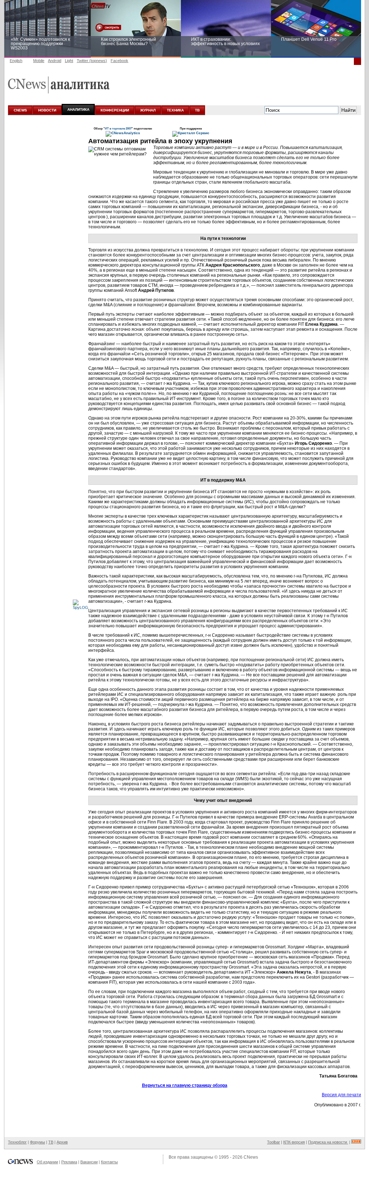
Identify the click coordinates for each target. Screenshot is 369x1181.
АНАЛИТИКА (78, 109)
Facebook (119, 60)
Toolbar (273, 1142)
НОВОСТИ (47, 110)
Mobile (38, 60)
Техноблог (17, 1142)
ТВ (197, 110)
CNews (251, 1157)
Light (69, 60)
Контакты (109, 1162)
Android (54, 60)
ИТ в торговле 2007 (118, 128)
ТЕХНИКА (175, 110)
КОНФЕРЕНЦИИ (115, 110)
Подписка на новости (328, 1142)
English (16, 60)
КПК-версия (294, 1142)
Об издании (47, 1162)
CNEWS (20, 110)
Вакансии (89, 1162)
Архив (62, 1142)
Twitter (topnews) (92, 60)
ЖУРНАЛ (148, 110)
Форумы (37, 1142)
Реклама (69, 1162)
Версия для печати (341, 1094)
